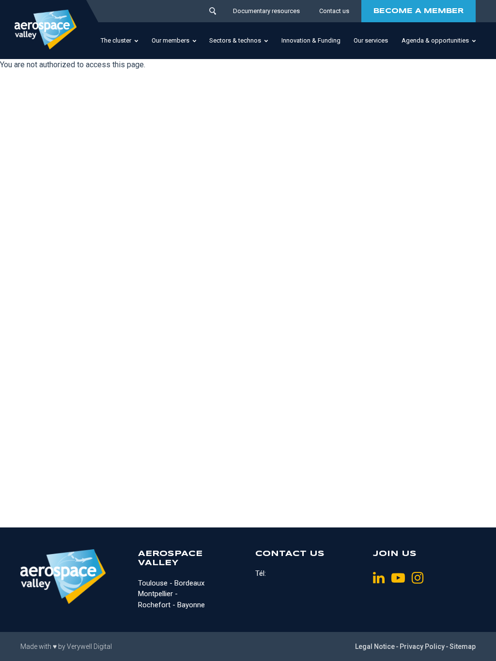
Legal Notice (375, 646)
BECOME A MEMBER (418, 11)
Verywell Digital (89, 646)
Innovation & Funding (311, 40)
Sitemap (463, 646)
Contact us (334, 11)
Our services (371, 40)
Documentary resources (266, 11)
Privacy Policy (422, 646)
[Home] (46, 29)
